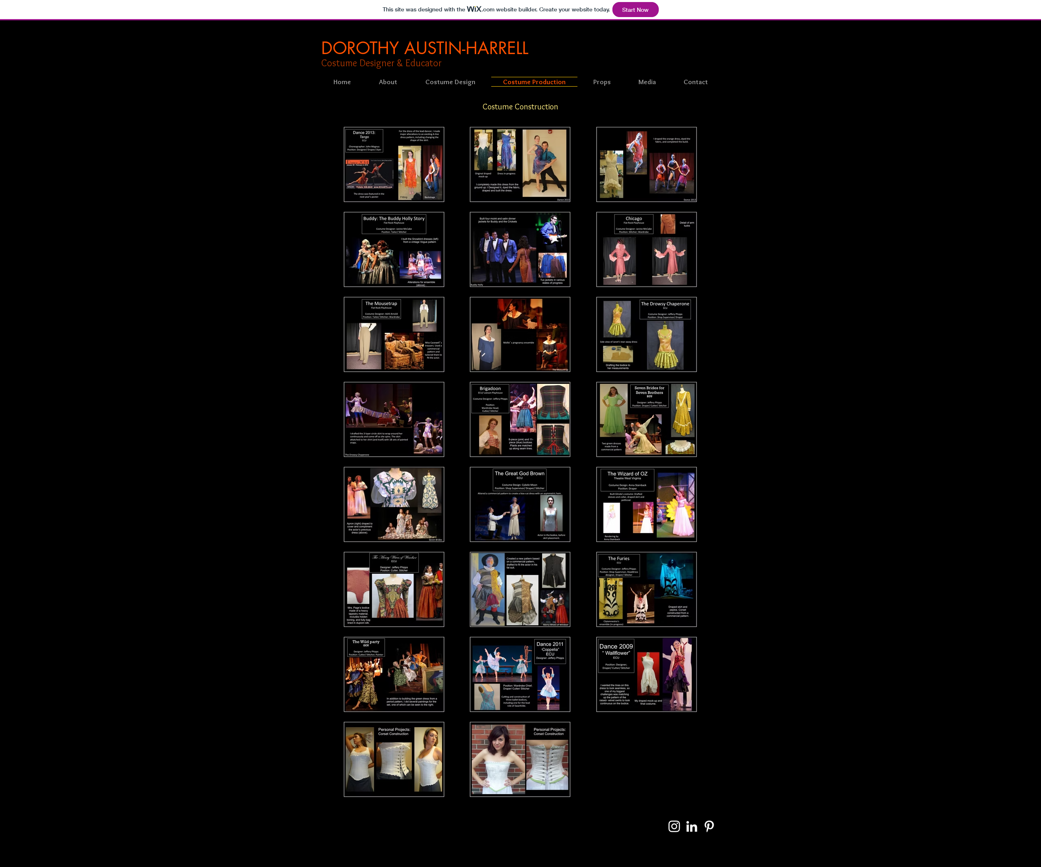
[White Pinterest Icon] (709, 826)
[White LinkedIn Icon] (691, 826)
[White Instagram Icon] (674, 826)
